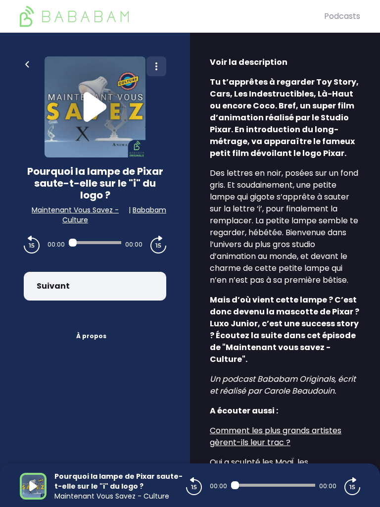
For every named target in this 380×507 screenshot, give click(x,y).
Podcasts (342, 16)
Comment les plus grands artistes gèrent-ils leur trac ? (275, 436)
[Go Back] (27, 63)
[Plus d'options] (156, 66)
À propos (91, 336)
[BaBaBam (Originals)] (172, 16)
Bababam (149, 210)
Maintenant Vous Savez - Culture (75, 215)
